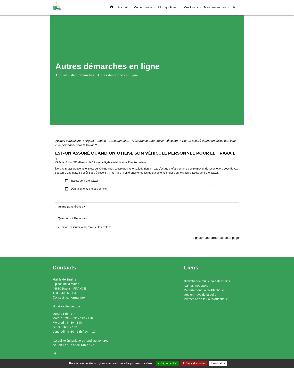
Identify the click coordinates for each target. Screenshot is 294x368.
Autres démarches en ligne (117, 75)
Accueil (61, 75)
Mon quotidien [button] (168, 7)
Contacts (64, 268)
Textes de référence (70, 206)
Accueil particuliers (68, 140)
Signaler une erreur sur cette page (215, 237)
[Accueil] (74, 7)
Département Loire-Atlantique (204, 290)
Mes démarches (82, 75)
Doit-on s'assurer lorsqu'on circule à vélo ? (85, 227)
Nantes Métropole (196, 285)
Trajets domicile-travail (81, 181)
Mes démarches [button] (215, 7)
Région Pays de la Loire (200, 294)
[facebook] (57, 353)
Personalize (218, 363)
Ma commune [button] (143, 7)
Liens (191, 268)
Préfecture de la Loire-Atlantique (206, 299)
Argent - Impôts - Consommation (107, 140)
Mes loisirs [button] (191, 7)
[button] (111, 8)
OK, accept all (168, 363)
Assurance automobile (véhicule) (156, 140)
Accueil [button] (123, 7)
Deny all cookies (195, 363)
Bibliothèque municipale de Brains (207, 281)
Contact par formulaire (69, 297)
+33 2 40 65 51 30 (65, 293)
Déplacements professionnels (86, 189)
